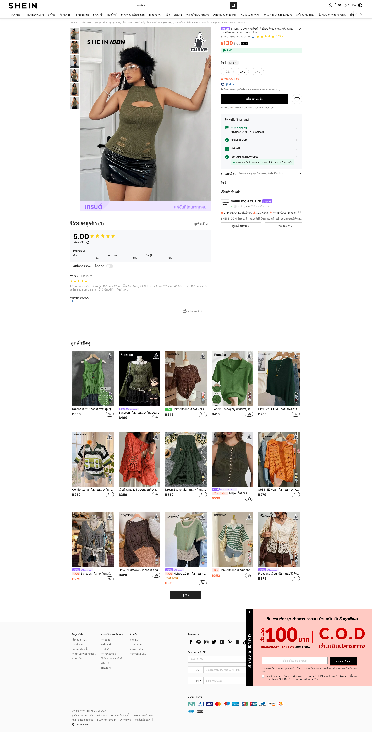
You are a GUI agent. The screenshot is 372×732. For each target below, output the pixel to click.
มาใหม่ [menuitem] (52, 14)
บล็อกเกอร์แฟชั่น (80, 649)
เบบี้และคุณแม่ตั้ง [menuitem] (305, 14)
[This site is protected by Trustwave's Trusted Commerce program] (191, 711)
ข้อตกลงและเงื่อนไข (143, 715)
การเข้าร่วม (77, 644)
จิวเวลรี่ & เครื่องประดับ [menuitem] (133, 14)
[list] (219, 642)
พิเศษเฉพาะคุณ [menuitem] (35, 14)
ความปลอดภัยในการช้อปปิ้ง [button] (245, 157)
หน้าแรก (74, 22)
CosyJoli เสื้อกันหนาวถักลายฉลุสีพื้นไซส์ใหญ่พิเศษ (139, 570)
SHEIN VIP (106, 667)
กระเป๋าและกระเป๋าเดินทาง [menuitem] (278, 14)
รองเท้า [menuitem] (178, 14)
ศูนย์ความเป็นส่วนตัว (82, 715)
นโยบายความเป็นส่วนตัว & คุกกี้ (113, 715)
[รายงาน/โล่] (209, 311)
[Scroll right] (360, 14)
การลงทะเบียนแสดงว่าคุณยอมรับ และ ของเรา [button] (310, 670)
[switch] (109, 266)
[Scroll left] (356, 14)
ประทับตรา (125, 719)
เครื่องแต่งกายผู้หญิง (91, 22)
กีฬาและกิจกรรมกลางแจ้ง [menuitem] (332, 14)
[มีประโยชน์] (185, 311)
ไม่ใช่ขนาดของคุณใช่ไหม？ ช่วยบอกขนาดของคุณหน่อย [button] (250, 89)
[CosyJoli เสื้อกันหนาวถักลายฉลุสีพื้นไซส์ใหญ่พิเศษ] (139, 539)
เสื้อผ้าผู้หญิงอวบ (111, 22)
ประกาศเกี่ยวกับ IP (106, 719)
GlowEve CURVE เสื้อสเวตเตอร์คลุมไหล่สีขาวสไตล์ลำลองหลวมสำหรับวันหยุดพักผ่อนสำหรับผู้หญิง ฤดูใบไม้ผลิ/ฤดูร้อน (279, 409)
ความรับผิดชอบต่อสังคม (84, 653)
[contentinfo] (246, 704)
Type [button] (231, 62)
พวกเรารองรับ (195, 697)
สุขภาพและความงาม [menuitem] (224, 14)
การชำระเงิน (136, 644)
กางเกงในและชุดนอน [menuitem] (197, 14)
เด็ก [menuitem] (168, 14)
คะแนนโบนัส (136, 649)
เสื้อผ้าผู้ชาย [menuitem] (155, 14)
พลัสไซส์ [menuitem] (112, 14)
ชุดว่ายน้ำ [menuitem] (98, 14)
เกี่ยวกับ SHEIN (79, 640)
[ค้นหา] (233, 5)
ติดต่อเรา (134, 640)
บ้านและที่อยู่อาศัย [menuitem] (250, 14)
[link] (338, 5)
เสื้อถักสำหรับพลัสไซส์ (133, 22)
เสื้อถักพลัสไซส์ (153, 22)
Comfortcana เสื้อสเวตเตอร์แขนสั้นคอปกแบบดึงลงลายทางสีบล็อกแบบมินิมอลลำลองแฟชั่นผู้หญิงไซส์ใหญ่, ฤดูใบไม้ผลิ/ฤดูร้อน (233, 570)
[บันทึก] (297, 99)
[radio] (227, 71)
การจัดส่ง (105, 640)
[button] (353, 5)
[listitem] (93, 388)
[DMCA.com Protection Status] (200, 711)
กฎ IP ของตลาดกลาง (82, 719)
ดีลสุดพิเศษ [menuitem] (65, 14)
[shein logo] (23, 5)
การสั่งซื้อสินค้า (108, 653)
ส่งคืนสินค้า (106, 644)
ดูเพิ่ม (186, 595)
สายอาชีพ (77, 658)
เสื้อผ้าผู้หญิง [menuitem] (82, 14)
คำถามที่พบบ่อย (138, 653)
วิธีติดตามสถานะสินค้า (112, 658)
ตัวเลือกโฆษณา (143, 719)
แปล (72, 301)
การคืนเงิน (106, 649)
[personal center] (330, 5)
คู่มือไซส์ (105, 663)
